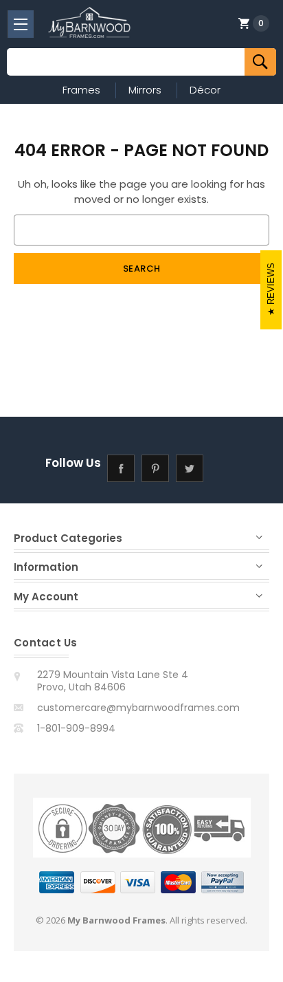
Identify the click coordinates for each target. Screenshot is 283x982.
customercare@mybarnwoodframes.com (138, 707)
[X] (190, 469)
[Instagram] (224, 469)
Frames (81, 90)
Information (46, 567)
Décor (205, 90)
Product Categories (68, 538)
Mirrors (144, 90)
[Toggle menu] (20, 24)
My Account (46, 596)
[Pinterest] (156, 469)
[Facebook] (121, 469)
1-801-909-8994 (76, 728)
